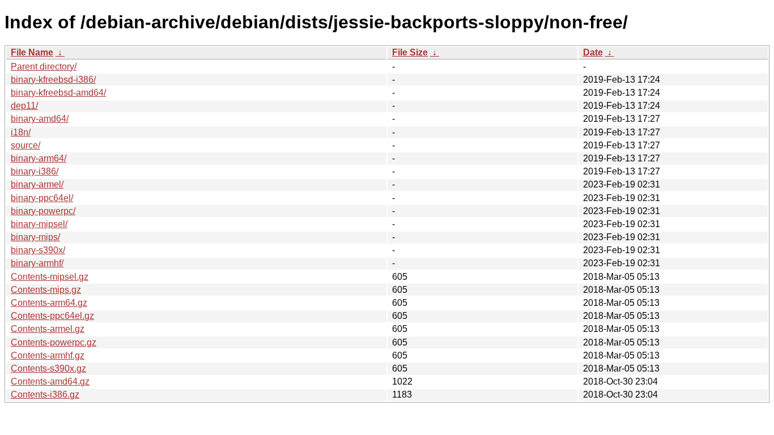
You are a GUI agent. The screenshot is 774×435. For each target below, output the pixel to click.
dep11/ (24, 105)
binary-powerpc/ (43, 211)
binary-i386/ (34, 171)
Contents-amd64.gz (50, 381)
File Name (32, 52)
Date (593, 52)
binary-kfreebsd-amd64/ (58, 92)
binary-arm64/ (38, 158)
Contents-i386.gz (45, 394)
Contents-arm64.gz (49, 303)
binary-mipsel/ (39, 224)
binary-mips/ (35, 237)
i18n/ (21, 132)
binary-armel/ (37, 184)
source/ (25, 145)
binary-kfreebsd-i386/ (53, 79)
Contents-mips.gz (46, 290)
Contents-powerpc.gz (53, 342)
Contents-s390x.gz (48, 368)
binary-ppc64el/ (42, 198)
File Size (410, 52)
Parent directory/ (43, 66)
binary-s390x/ (38, 250)
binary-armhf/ (37, 263)
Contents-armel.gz (47, 329)
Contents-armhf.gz (47, 355)
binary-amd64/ (40, 118)
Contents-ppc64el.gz (52, 316)
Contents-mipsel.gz (49, 277)
